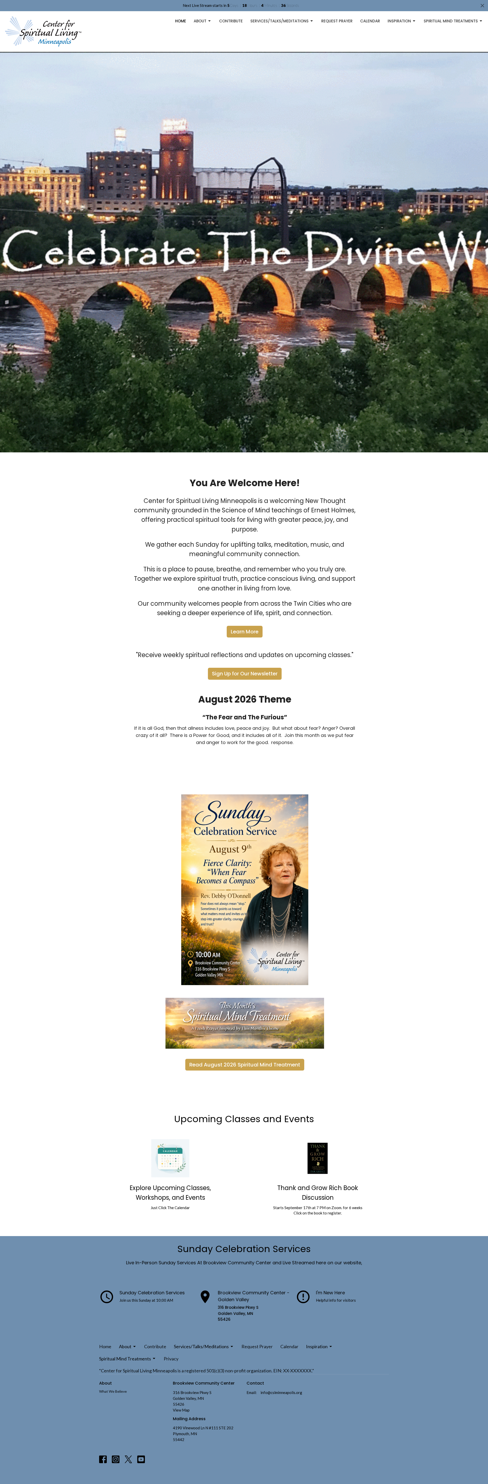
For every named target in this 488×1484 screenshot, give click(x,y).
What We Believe (113, 1391)
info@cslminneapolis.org (281, 1392)
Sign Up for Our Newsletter (245, 673)
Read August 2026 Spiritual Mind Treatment (244, 1064)
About (200, 21)
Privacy (171, 1358)
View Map (181, 1410)
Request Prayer (337, 21)
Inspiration (399, 21)
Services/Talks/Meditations (279, 21)
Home (180, 21)
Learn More (244, 631)
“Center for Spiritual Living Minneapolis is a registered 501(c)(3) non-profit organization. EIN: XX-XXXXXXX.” (206, 1370)
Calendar (370, 21)
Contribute (231, 21)
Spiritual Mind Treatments (451, 21)
